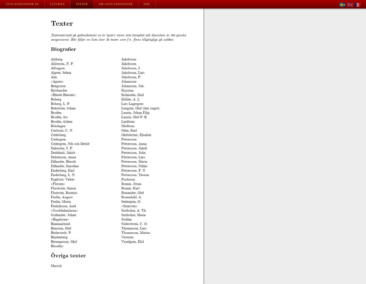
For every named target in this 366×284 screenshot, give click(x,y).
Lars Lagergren (132, 104)
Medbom (127, 126)
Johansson (128, 81)
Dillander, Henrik (63, 161)
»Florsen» (58, 184)
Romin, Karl (130, 188)
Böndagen (58, 126)
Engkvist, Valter (62, 179)
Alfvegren (58, 68)
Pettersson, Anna (134, 144)
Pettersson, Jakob (134, 148)
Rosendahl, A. (131, 197)
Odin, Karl (129, 130)
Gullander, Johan (63, 215)
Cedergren (58, 139)
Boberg (56, 99)
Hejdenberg (59, 237)
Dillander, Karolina (65, 166)
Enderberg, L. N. (63, 175)
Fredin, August (62, 197)
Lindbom (127, 121)
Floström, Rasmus (64, 193)
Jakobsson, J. (131, 68)
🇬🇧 (350, 5)
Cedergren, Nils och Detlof (70, 144)
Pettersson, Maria (134, 161)
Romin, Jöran (131, 184)
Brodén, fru (59, 117)
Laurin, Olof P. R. (134, 117)
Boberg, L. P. (60, 104)
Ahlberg (56, 59)
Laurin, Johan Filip (135, 113)
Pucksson (128, 179)
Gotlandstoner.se (22, 4)
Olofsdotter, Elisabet (136, 135)
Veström (127, 237)
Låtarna (57, 4)
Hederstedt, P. (61, 233)
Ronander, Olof (132, 193)
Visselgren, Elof (132, 242)
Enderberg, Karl (62, 170)
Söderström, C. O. (134, 224)
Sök (147, 4)
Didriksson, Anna (63, 157)
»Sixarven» (129, 206)
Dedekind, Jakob (63, 153)
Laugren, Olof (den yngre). (140, 108)
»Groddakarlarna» (64, 210)
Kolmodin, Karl (132, 95)
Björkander (59, 90)
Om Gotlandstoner (116, 4)
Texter (82, 4)
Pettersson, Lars (133, 157)
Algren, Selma (61, 73)
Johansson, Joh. (132, 86)
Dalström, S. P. (62, 148)
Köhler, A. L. (130, 99)
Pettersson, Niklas (134, 166)
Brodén (56, 113)
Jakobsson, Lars (132, 73)
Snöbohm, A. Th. (134, 210)
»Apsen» (57, 81)
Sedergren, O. (131, 201)
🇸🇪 (342, 5)
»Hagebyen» (60, 219)
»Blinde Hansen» (63, 95)
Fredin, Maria (61, 201)
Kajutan (127, 90)
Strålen (126, 219)
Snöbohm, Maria (133, 215)
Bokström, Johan (63, 108)
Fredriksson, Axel (63, 206)
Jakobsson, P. (131, 77)
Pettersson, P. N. (133, 170)
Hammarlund (60, 224)
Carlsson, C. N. (62, 130)
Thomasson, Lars (133, 228)
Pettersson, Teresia (135, 175)
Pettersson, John (133, 153)
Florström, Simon (63, 188)
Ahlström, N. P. (62, 64)
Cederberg (58, 135)
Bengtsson (58, 86)
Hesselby (57, 246)
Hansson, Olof (61, 228)
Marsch (56, 266)
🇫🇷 (358, 5)
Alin (54, 77)
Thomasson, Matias (135, 233)
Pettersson (129, 139)
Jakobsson (128, 59)
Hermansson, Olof (64, 242)
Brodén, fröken (61, 121)
